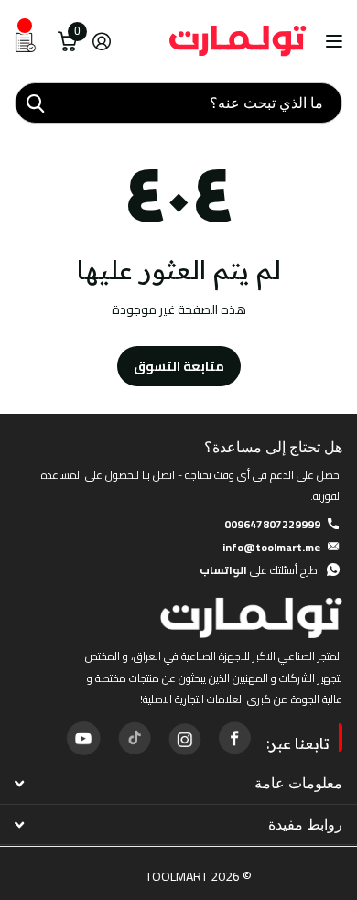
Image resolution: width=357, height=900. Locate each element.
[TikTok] (133, 738)
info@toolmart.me (271, 547)
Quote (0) (15, 241)
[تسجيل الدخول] (101, 41)
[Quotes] (26, 41)
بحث (35, 103)
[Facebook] (234, 738)
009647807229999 (272, 524)
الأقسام (331, 41)
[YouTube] (83, 738)
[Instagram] (184, 738)
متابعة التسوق (179, 366)
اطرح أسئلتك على (260, 569)
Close (178, 784)
